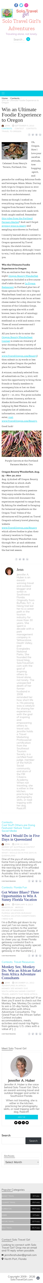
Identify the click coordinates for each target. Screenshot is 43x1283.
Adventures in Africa (14, 985)
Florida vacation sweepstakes (19, 916)
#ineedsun (7, 907)
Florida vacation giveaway (17, 913)
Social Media (9, 830)
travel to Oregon (11, 131)
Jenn (7, 125)
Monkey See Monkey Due (15, 988)
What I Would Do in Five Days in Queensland (21, 837)
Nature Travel (22, 828)
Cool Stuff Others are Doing (18, 825)
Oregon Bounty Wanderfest (23, 275)
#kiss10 (19, 907)
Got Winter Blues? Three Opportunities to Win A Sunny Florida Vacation (20, 896)
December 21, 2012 (24, 982)
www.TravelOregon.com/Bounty (19, 355)
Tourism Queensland (13, 850)
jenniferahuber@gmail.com (21, 1255)
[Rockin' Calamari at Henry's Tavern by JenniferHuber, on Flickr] (15, 150)
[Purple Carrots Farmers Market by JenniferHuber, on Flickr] (21, 443)
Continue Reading (9, 881)
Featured (7, 828)
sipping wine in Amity (14, 225)
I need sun (7, 918)
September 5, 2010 (24, 125)
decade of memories (13, 910)
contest (19, 128)
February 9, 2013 (24, 904)
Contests (7, 128)
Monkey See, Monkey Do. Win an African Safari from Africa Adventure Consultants (21, 972)
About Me (21, 1117)
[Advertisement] (21, 68)
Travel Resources (24, 962)
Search (6, 1135)
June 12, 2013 (21, 844)
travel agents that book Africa (19, 994)
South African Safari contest (18, 991)
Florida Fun (20, 887)
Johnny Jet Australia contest (18, 847)
